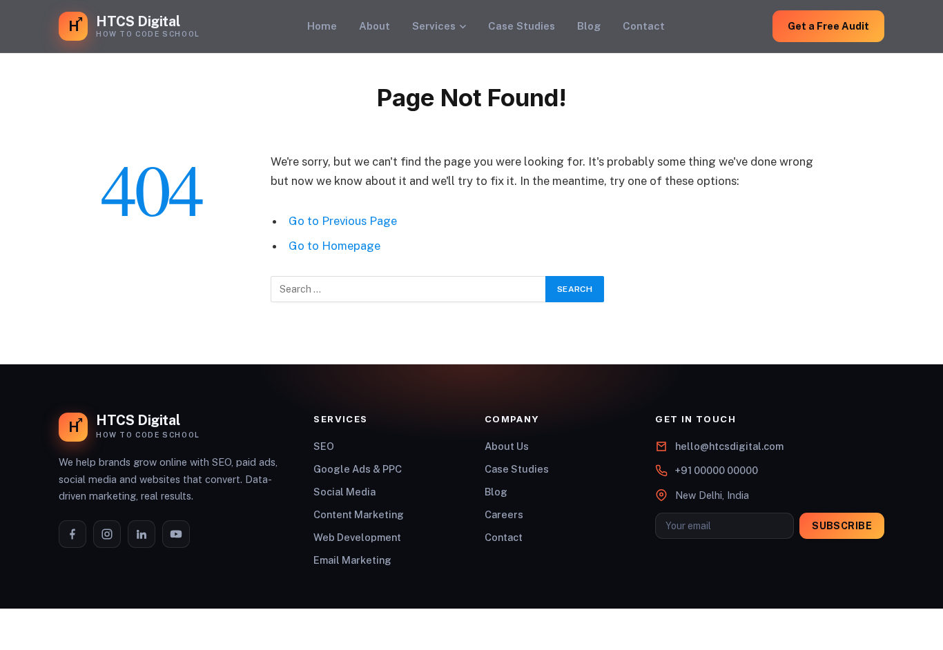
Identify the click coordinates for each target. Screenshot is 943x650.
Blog (589, 26)
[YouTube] (176, 534)
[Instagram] (107, 534)
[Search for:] (409, 289)
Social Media (344, 492)
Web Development (357, 537)
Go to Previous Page (343, 221)
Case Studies (521, 26)
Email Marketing (352, 560)
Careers (504, 514)
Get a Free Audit (828, 26)
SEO (323, 446)
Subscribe (842, 525)
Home (322, 26)
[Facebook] (72, 534)
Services (434, 26)
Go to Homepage (334, 246)
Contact (644, 26)
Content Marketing (358, 514)
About (374, 26)
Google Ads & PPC (357, 469)
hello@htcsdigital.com (729, 446)
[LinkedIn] (141, 534)
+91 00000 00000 (716, 470)
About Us (507, 446)
